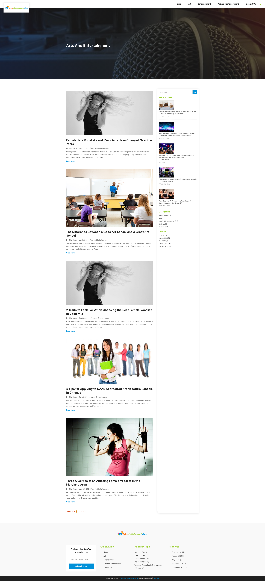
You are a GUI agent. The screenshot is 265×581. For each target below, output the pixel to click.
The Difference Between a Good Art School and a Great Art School (107, 233)
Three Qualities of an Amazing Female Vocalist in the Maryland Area (103, 482)
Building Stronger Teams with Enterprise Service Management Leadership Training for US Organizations (176, 157)
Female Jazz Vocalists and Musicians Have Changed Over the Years (109, 142)
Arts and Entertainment (228, 4)
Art (189, 4)
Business (162, 224)
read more (70, 161)
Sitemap (156, 578)
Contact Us (251, 4)
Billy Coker (73, 148)
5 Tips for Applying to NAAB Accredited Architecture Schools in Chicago (109, 391)
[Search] (194, 92)
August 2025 (163, 238)
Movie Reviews (141, 562)
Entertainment (204, 4)
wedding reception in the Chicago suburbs (148, 566)
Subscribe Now (81, 566)
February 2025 (164, 244)
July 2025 (162, 241)
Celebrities (162, 227)
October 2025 (163, 235)
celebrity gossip (142, 552)
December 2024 (164, 246)
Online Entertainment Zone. (130, 578)
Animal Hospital (164, 215)
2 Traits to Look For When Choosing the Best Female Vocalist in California (109, 312)
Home (178, 4)
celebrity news (141, 555)
